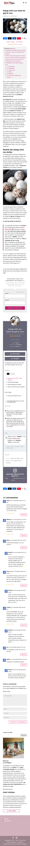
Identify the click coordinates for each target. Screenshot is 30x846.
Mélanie (8, 519)
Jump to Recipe (10, 42)
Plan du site (7, 821)
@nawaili (10, 478)
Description (11, 66)
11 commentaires (13, 16)
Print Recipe (19, 42)
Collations (5, 16)
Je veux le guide (11, 810)
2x (10, 373)
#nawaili (17, 480)
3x (13, 373)
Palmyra (15, 438)
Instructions (11, 70)
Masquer (12, 48)
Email (7, 293)
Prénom (7, 300)
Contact (6, 818)
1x (8, 373)
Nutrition (10, 73)
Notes (9, 72)
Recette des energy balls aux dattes (15, 50)
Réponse (24, 514)
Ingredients (11, 68)
